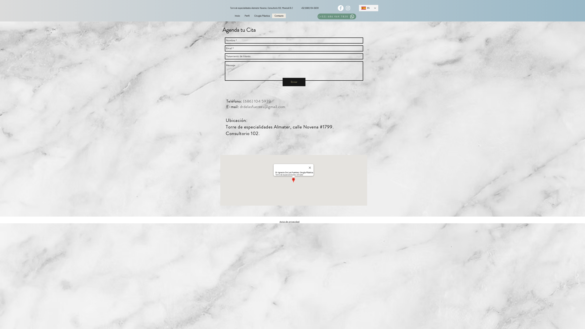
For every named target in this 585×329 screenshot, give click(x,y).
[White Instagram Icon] (348, 8)
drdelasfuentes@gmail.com (262, 107)
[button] (262, 16)
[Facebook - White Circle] (341, 8)
